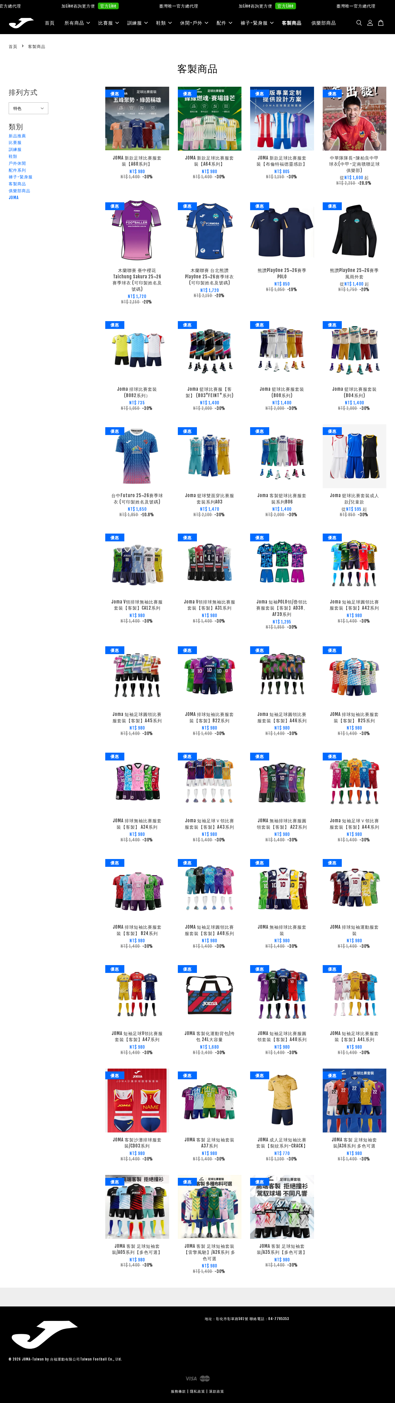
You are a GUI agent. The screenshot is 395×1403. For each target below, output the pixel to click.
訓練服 (134, 23)
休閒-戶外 (191, 23)
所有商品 (74, 23)
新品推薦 (17, 135)
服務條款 (178, 1391)
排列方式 (23, 92)
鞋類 (161, 23)
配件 (221, 23)
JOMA (14, 197)
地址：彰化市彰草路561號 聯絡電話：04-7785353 (247, 1319)
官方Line (80, 5)
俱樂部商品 (323, 23)
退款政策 (216, 1391)
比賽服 (105, 23)
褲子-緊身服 (254, 23)
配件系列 (17, 170)
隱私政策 (197, 1391)
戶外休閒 (17, 163)
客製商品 (292, 23)
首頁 (50, 23)
